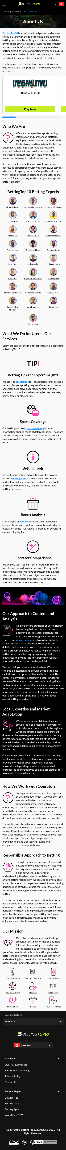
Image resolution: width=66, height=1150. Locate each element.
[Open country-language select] (61, 4)
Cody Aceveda (53, 293)
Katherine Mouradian (33, 278)
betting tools (19, 478)
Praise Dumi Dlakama (53, 207)
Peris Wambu (32, 264)
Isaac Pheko (13, 235)
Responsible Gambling (17, 1070)
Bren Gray (12, 278)
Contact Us (11, 1081)
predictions (22, 381)
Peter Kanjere (12, 250)
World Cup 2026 (13, 978)
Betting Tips (53, 992)
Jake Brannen (33, 307)
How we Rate (12, 1007)
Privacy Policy (12, 1076)
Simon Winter (53, 278)
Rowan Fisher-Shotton (13, 308)
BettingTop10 (10, 33)
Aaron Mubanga (12, 221)
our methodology (24, 639)
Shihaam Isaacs (53, 264)
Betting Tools (53, 978)
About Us (33, 992)
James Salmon (33, 235)
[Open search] (55, 4)
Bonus (33, 1007)
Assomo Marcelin (53, 235)
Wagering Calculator (32, 978)
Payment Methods (53, 1007)
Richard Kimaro (12, 207)
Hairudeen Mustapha (53, 221)
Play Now (30, 109)
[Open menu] (4, 4)
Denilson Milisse (33, 250)
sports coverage (34, 428)
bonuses (24, 521)
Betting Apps (12, 1109)
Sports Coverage (13, 992)
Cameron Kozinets (33, 293)
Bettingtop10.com (12, 11)
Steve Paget (12, 264)
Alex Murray (33, 324)
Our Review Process (16, 1064)
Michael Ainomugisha (33, 207)
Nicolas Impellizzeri (12, 293)
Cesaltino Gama (33, 221)
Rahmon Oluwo (53, 250)
